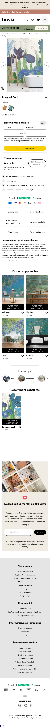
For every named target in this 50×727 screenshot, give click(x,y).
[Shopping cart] (38, 19)
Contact (25, 635)
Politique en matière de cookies (25, 669)
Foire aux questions (25, 672)
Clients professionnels (25, 615)
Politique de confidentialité (25, 662)
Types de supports (25, 651)
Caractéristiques (37, 211)
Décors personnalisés (25, 571)
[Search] (27, 19)
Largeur (13, 130)
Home (4, 34)
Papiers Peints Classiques (25, 575)
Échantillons (13, 232)
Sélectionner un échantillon (37, 163)
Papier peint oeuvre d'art (37, 34)
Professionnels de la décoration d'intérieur (25, 612)
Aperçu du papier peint (25, 148)
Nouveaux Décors (25, 585)
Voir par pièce (25, 589)
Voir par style (25, 596)
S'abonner (40, 532)
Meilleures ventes (25, 582)
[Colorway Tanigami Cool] (11, 108)
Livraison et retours (25, 655)
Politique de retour (25, 665)
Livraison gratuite (37, 222)
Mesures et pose (25, 648)
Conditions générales (25, 658)
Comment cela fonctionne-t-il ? (13, 222)
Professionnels (25, 608)
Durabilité (25, 632)
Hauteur (35, 130)
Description (13, 211)
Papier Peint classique (14, 34)
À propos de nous (25, 628)
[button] (32, 19)
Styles (25, 34)
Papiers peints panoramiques (25, 578)
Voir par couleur (25, 592)
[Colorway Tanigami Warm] (4, 108)
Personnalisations (37, 232)
